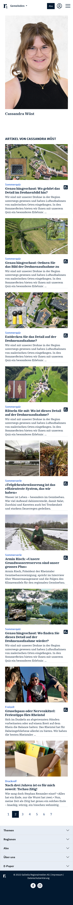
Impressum (56, 874)
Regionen (10, 839)
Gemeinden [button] (17, 5)
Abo (51, 6)
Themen (9, 830)
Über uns (9, 857)
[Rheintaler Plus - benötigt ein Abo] (66, 187)
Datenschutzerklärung (38, 878)
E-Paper (9, 866)
